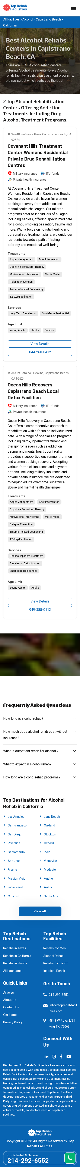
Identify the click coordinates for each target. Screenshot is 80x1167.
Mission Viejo (16, 878)
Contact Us (11, 1007)
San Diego (15, 834)
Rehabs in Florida (15, 963)
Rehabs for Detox (55, 963)
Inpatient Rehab (54, 971)
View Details (40, 344)
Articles (8, 992)
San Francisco (17, 825)
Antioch (49, 887)
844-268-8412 (40, 352)
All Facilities (11, 19)
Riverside (14, 843)
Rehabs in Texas (14, 948)
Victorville (50, 861)
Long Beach (52, 816)
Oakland (49, 825)
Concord (13, 896)
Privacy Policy (12, 1022)
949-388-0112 (40, 610)
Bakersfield (15, 887)
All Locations (12, 971)
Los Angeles (16, 816)
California (10, 25)
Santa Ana (51, 896)
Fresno (12, 869)
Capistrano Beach (48, 19)
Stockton (50, 834)
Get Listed (10, 1015)
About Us (9, 1000)
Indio (47, 852)
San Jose (14, 861)
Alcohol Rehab (53, 956)
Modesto (50, 869)
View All (40, 911)
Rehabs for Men (54, 948)
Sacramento (16, 852)
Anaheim (50, 878)
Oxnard (49, 843)
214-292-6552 (58, 995)
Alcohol (27, 19)
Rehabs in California (17, 956)
